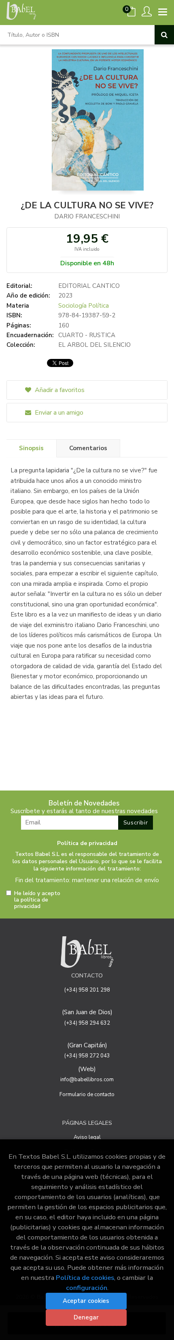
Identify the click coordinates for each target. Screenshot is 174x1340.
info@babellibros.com (87, 1079)
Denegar (86, 1317)
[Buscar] (164, 34)
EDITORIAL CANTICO (89, 286)
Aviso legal (87, 1137)
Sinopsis (31, 448)
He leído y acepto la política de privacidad (37, 900)
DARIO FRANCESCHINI (87, 216)
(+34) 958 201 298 (87, 990)
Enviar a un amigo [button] (58, 412)
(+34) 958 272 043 (87, 1055)
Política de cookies (85, 1277)
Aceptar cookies (86, 1301)
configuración (86, 1287)
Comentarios (88, 448)
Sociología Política (83, 306)
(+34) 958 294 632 (87, 1023)
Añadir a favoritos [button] (59, 390)
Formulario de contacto (87, 1094)
